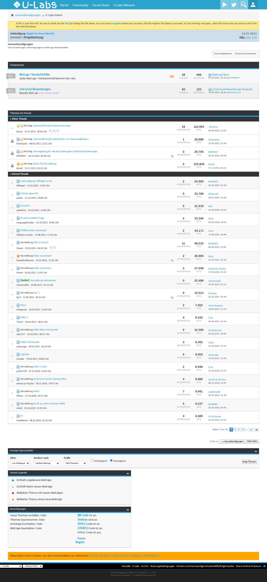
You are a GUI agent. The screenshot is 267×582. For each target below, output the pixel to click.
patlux (19, 198)
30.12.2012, (217, 156)
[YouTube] (224, 4)
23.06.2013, (217, 143)
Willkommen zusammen (33, 230)
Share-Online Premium (248, 566)
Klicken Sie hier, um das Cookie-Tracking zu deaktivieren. (125, 555)
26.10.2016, (217, 408)
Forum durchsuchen (244, 54)
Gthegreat (21, 310)
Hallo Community (29, 342)
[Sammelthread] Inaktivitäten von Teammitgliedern (61, 139)
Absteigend (119, 461)
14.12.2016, (217, 371)
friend (19, 273)
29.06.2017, (217, 284)
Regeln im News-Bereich (40, 33)
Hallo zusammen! (42, 255)
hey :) (36, 292)
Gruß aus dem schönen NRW (49, 403)
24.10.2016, (217, 420)
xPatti (19, 408)
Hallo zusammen (42, 268)
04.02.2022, (217, 222)
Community (80, 5)
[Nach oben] (264, 566)
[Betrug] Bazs (220, 74)
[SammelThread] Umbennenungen (52, 125)
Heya (23, 305)
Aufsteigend (100, 461)
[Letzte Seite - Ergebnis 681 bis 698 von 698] (256, 430)
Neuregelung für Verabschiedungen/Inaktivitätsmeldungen (65, 151)
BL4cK (19, 168)
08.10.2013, (217, 131)
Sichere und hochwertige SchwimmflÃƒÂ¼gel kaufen (205, 566)
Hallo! (36, 391)
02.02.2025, (217, 185)
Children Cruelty (24, 235)
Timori (19, 322)
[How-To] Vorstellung (44, 163)
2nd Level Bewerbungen (35, 89)
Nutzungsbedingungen (162, 566)
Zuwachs (25, 205)
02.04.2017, (217, 334)
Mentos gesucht (29, 193)
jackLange (21, 346)
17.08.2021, (217, 235)
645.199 (251, 37)
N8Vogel (20, 186)
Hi (21, 416)
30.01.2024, (217, 198)
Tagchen (24, 354)
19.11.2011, (217, 168)
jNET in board (40, 242)
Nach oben (252, 441)
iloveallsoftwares (25, 260)
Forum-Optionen (222, 54)
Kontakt (126, 566)
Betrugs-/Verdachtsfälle (34, 74)
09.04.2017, (217, 321)
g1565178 (21, 371)
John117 (20, 334)
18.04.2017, (217, 309)
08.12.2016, (217, 383)
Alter (13, 458)
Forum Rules (100, 5)
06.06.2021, (217, 247)
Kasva (19, 131)
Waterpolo (236, 92)
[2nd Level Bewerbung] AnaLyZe (232, 89)
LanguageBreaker (25, 222)
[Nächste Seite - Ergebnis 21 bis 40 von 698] (251, 430)
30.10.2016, (217, 395)
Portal (64, 5)
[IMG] (81, 524)
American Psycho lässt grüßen (50, 379)
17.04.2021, (217, 272)
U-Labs (136, 566)
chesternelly (22, 285)
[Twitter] (234, 4)
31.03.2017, (217, 346)
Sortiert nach (41, 458)
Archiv (145, 566)
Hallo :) (24, 317)
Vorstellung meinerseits (43, 280)
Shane (19, 248)
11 (243, 429)
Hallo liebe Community (45, 329)
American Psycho (25, 383)
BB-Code (83, 515)
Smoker (20, 359)
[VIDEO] (83, 528)
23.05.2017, (217, 297)
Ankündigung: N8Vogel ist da (36, 181)
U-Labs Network (124, 5)
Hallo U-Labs (40, 366)
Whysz (19, 396)
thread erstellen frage (32, 218)
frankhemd (22, 420)
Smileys (83, 519)
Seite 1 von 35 (220, 429)
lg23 (18, 297)
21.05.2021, (217, 260)
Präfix (67, 458)
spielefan (21, 210)
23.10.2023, (217, 210)
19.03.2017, (217, 358)
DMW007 (16, 37)
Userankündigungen (28, 15)
